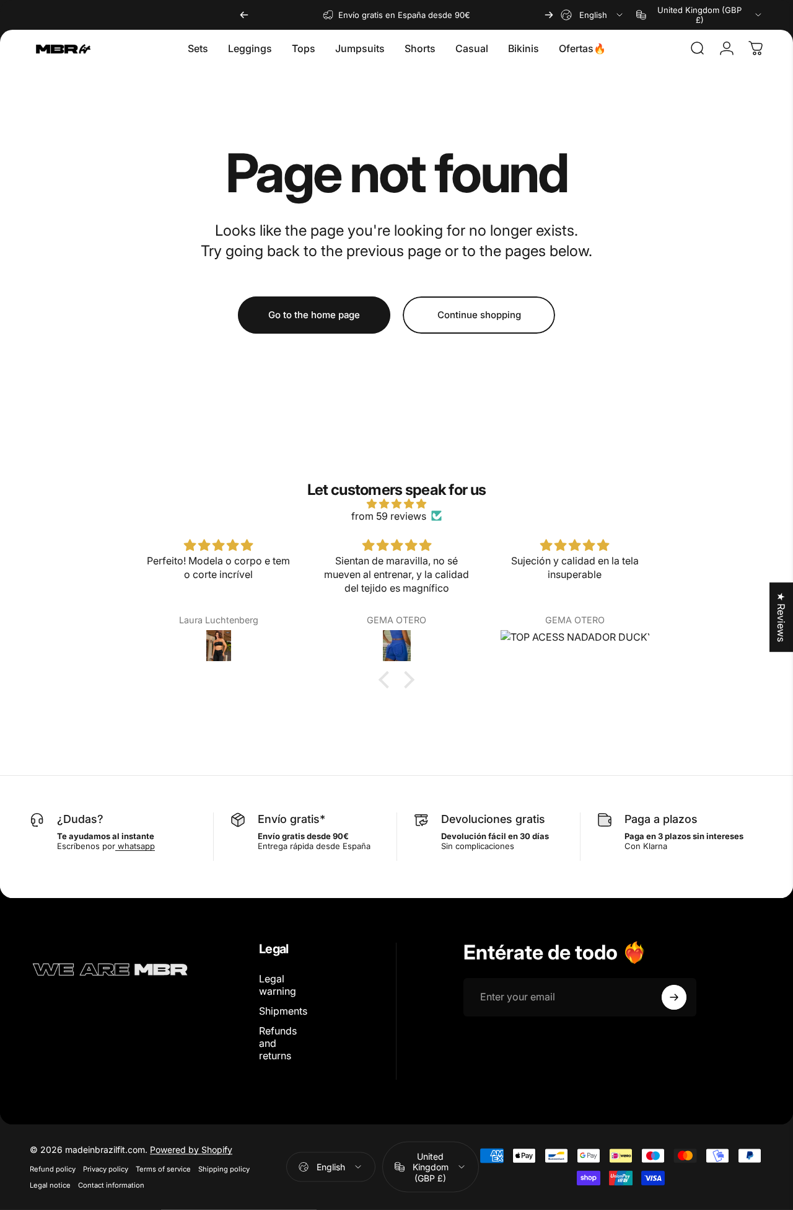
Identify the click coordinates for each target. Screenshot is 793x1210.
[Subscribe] (674, 997)
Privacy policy (105, 1169)
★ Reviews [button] (781, 617)
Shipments (283, 1011)
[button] (387, 679)
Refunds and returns (278, 1043)
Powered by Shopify (191, 1149)
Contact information (111, 1185)
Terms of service (163, 1169)
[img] (396, 503)
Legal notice (50, 1185)
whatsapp (135, 846)
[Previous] (244, 15)
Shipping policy (224, 1169)
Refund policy (53, 1169)
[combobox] (592, 15)
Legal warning (277, 984)
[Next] (549, 15)
